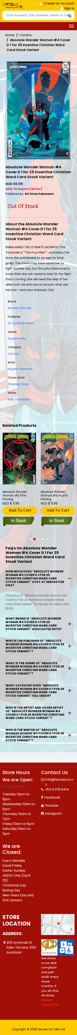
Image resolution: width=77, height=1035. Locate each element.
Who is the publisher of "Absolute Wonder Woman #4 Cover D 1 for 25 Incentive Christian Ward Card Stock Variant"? (35, 646)
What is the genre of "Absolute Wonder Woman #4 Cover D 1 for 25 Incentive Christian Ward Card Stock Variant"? (35, 668)
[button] (30, 539)
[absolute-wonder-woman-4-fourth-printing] (58, 458)
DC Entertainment (21, 323)
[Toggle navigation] (71, 26)
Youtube (51, 805)
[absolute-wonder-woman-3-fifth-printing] (19, 458)
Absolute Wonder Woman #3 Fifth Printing (14, 495)
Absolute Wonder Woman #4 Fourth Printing (54, 495)
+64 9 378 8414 (57, 789)
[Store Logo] (12, 5)
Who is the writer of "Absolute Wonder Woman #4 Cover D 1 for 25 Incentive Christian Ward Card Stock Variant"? (35, 735)
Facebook (52, 797)
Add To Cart (20, 510)
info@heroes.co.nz (59, 782)
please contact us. (50, 1002)
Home (10, 35)
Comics (26, 35)
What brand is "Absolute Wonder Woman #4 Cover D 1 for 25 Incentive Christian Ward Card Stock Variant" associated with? (34, 623)
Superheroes (17, 338)
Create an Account (59, 3)
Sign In (69, 8)
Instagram (53, 813)
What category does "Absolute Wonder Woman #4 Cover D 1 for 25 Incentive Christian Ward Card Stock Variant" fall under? (35, 690)
